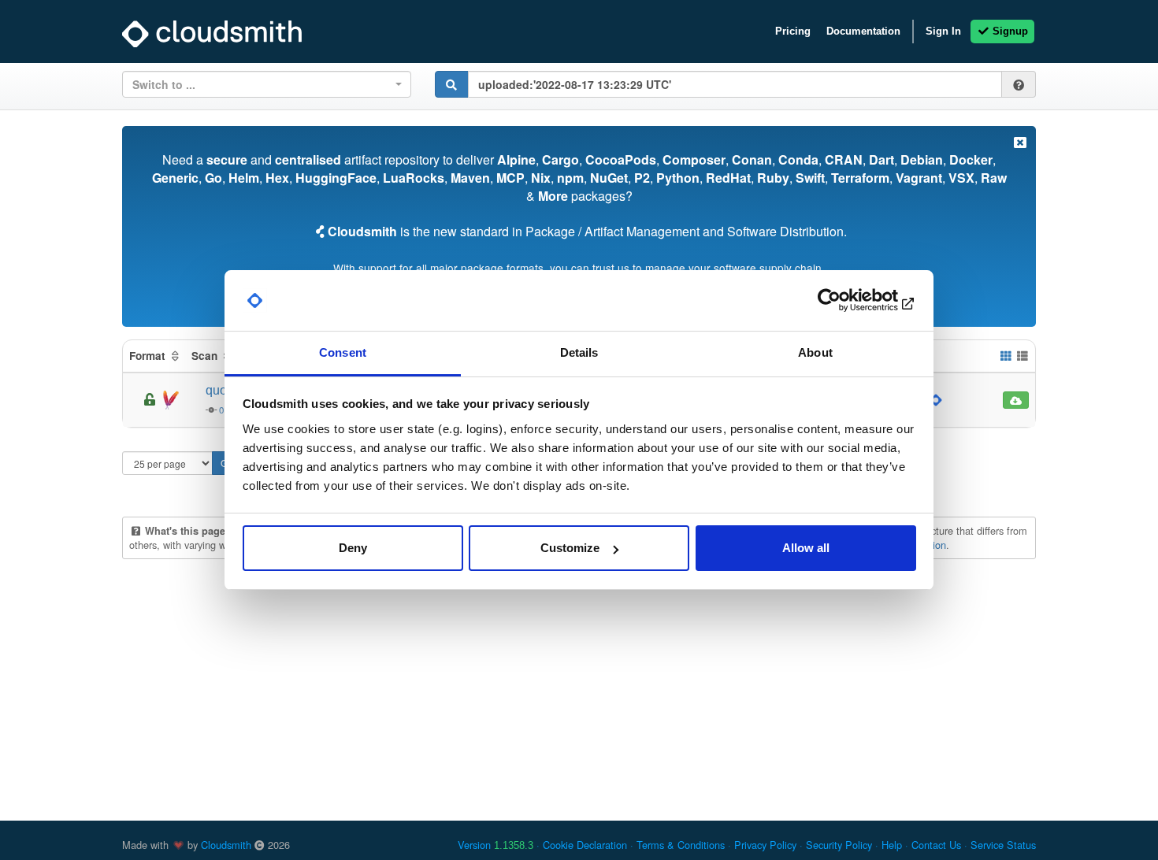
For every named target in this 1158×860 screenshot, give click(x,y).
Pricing (793, 31)
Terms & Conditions (681, 844)
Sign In (943, 31)
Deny (353, 547)
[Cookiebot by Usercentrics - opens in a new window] (847, 301)
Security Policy (839, 844)
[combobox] (266, 84)
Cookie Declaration (585, 844)
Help (891, 844)
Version (495, 844)
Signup (1008, 31)
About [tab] (815, 352)
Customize (569, 547)
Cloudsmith (226, 844)
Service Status (1003, 844)
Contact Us (936, 844)
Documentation (863, 31)
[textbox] (262, 84)
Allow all (806, 547)
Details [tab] (579, 352)
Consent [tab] (342, 352)
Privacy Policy (765, 844)
